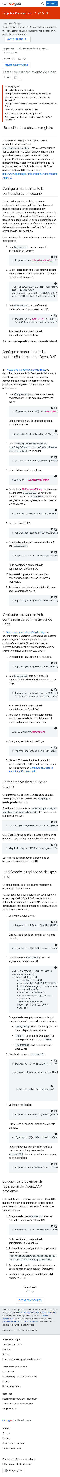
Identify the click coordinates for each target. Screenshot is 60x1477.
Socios (5, 1354)
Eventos (6, 1349)
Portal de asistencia (12, 1386)
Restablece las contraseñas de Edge (25, 369)
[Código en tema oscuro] (52, 257)
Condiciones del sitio (25, 1459)
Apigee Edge (8, 49)
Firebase (6, 1438)
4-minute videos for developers (17, 1403)
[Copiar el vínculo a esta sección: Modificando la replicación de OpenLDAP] (14, 877)
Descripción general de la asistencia (19, 1376)
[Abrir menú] (5, 3)
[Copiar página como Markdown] (15, 77)
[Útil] (19, 58)
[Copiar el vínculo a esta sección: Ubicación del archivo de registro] (5, 133)
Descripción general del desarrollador (20, 1399)
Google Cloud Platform (13, 1443)
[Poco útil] (24, 58)
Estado (5, 1381)
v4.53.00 (43, 13)
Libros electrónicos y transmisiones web (21, 1359)
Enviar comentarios (16, 65)
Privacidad (7, 1459)
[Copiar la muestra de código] (56, 257)
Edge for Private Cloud (17, 13)
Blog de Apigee (9, 1408)
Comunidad (8, 1371)
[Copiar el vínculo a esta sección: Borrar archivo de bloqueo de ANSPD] (17, 787)
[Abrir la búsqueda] (42, 4)
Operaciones (12, 52)
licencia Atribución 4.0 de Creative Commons (36, 1312)
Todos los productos (12, 1448)
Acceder (51, 3)
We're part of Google (12, 1344)
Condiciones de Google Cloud (18, 1464)
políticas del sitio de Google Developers (20, 1322)
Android (6, 1428)
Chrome (6, 1433)
